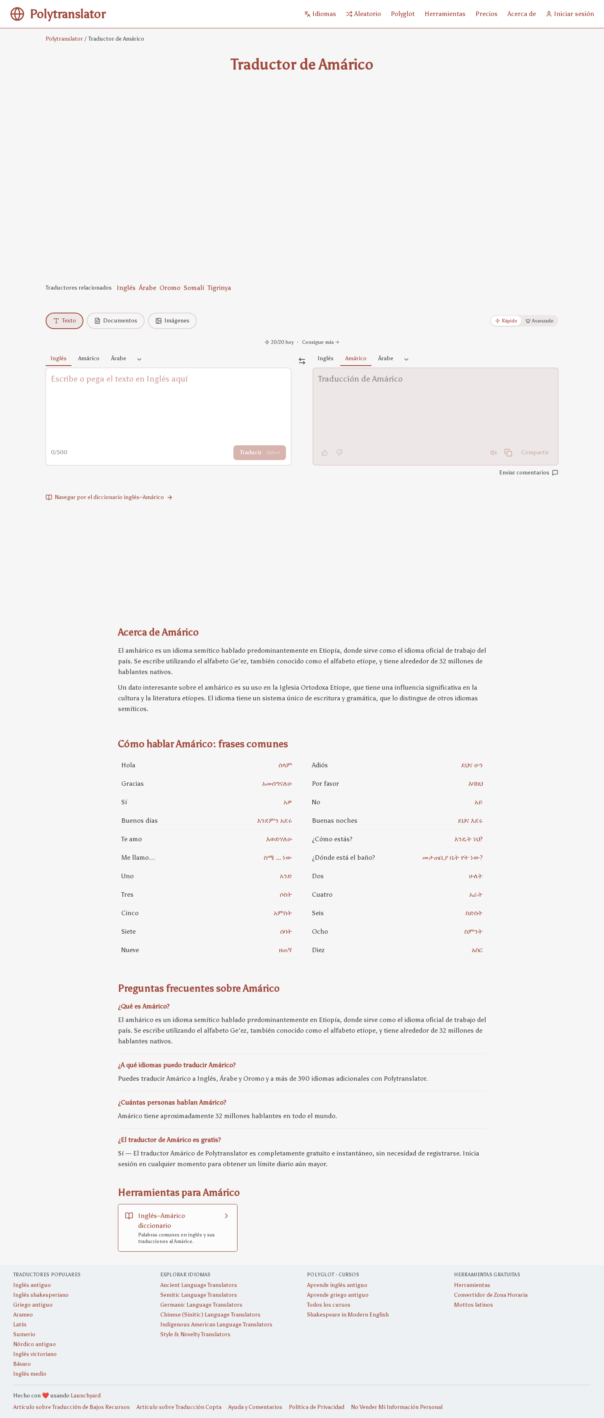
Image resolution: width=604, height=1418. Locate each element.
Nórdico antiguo (34, 1344)
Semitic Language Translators (198, 1294)
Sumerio (24, 1334)
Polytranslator (64, 38)
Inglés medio (29, 1373)
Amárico (88, 358)
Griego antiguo (33, 1304)
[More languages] (139, 360)
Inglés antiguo (32, 1285)
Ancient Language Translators (198, 1285)
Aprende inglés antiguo (337, 1285)
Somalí (194, 288)
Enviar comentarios (524, 472)
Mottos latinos (473, 1304)
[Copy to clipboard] (508, 452)
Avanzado (542, 321)
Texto (69, 320)
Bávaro (22, 1363)
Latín (19, 1324)
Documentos (120, 320)
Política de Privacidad (316, 1407)
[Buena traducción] (324, 452)
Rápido (509, 321)
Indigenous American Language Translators (216, 1324)
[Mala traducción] (339, 452)
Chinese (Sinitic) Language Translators (210, 1314)
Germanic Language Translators (201, 1304)
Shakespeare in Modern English (348, 1314)
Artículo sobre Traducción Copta (178, 1407)
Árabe (147, 288)
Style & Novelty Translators (195, 1334)
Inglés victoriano (35, 1354)
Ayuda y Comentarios (255, 1407)
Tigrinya (219, 288)
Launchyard (86, 1395)
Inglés (126, 288)
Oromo (169, 288)
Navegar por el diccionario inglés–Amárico (109, 497)
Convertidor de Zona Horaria (491, 1294)
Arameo (23, 1314)
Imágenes (176, 320)
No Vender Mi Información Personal (397, 1407)
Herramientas (472, 1285)
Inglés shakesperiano (41, 1294)
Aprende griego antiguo (338, 1294)
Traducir (259, 452)
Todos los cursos (328, 1304)
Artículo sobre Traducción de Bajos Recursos (71, 1407)
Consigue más (318, 342)
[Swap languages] (302, 361)
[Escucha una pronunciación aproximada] (493, 452)
